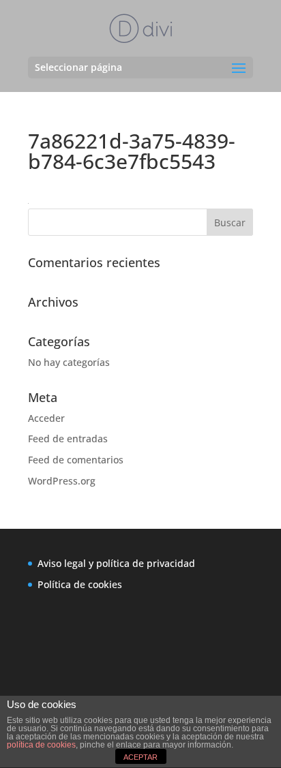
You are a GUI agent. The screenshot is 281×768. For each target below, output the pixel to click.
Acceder (46, 418)
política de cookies (41, 745)
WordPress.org (61, 480)
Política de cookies (80, 584)
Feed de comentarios (75, 459)
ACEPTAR (140, 757)
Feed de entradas (68, 438)
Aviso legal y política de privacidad (116, 563)
